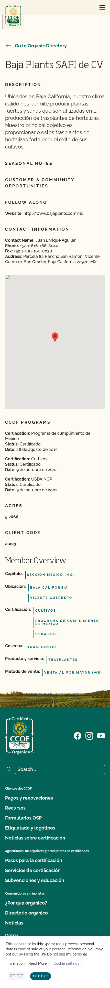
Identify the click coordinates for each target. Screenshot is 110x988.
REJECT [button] (16, 976)
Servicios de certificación (33, 870)
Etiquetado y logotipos (30, 828)
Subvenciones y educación (34, 880)
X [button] (105, 941)
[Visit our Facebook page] (77, 735)
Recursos (15, 808)
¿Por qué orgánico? (26, 903)
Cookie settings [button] (66, 963)
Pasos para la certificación (33, 860)
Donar (11, 935)
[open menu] (102, 8)
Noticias (14, 923)
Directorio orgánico (26, 913)
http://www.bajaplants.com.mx (53, 213)
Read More (37, 963)
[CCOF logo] (13, 16)
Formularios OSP (23, 818)
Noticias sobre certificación (35, 838)
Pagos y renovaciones (29, 798)
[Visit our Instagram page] (89, 735)
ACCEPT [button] (40, 976)
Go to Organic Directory (41, 45)
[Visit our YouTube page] (101, 735)
